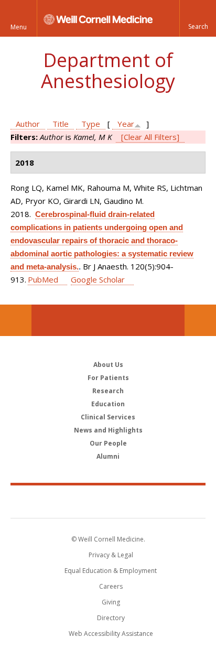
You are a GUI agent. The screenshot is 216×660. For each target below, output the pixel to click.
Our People (108, 443)
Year (125, 123)
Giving (111, 602)
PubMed (43, 279)
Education (108, 403)
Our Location (15, 320)
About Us (108, 364)
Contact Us (200, 320)
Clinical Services (108, 417)
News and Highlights (108, 430)
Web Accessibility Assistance (111, 633)
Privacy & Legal (111, 554)
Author (28, 123)
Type (90, 123)
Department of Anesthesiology (108, 70)
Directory (111, 617)
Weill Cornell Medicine (108, 501)
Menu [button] (18, 27)
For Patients (108, 377)
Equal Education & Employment (110, 570)
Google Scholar (98, 279)
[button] (197, 18)
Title (60, 123)
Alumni (108, 456)
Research (108, 390)
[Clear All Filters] (150, 137)
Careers (111, 586)
